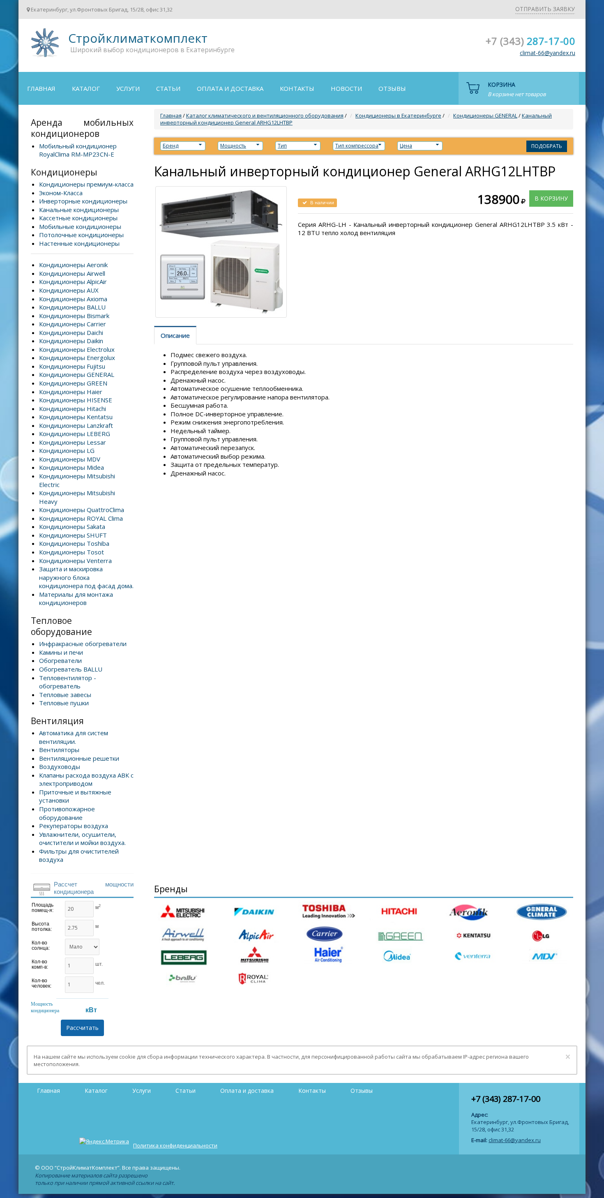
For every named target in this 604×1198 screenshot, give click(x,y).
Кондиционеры (64, 172)
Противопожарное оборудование (67, 813)
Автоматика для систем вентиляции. (73, 737)
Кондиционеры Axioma (73, 299)
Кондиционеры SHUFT (73, 535)
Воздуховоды (59, 766)
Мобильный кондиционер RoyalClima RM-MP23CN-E (78, 150)
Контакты (297, 88)
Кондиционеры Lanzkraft (76, 425)
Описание (175, 335)
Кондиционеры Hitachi (72, 408)
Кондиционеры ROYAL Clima (81, 518)
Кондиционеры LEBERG (74, 433)
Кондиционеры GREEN (73, 383)
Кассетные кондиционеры (78, 218)
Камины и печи (61, 652)
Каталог (86, 88)
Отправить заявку (545, 9)
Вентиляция (57, 721)
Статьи (168, 88)
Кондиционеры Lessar (72, 442)
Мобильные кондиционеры (80, 226)
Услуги (128, 88)
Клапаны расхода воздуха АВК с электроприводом (86, 779)
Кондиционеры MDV (69, 459)
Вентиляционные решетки (79, 758)
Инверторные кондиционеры (83, 201)
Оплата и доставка (230, 88)
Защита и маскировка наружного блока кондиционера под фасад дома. (86, 577)
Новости (346, 88)
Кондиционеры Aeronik (73, 265)
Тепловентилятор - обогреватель (67, 682)
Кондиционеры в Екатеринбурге (398, 115)
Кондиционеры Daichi (71, 332)
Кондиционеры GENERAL (76, 374)
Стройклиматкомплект (43, 45)
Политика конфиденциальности (175, 1145)
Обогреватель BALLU (70, 669)
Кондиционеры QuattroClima (81, 510)
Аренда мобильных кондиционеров (82, 128)
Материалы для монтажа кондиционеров (76, 598)
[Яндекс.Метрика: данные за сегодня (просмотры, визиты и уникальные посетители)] (104, 1141)
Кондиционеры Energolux (77, 357)
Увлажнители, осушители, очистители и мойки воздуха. (82, 838)
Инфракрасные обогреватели (83, 643)
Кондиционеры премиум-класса (86, 184)
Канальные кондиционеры (79, 209)
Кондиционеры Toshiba (74, 543)
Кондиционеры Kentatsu (76, 417)
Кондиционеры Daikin (71, 341)
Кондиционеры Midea (71, 467)
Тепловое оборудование (61, 626)
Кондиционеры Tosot (71, 552)
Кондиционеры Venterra (75, 560)
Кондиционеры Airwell (72, 273)
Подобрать (546, 146)
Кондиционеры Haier (70, 392)
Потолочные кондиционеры (81, 235)
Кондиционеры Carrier (72, 324)
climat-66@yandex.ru (547, 53)
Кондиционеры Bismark (74, 316)
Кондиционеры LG (67, 450)
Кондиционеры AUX (69, 290)
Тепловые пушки (64, 703)
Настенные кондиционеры (79, 243)
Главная (41, 88)
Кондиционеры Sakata (72, 526)
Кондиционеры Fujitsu (72, 366)
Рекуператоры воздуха (73, 826)
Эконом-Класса (61, 193)
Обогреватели (60, 660)
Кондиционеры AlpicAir (73, 281)
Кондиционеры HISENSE (75, 400)
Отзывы (392, 88)
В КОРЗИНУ (551, 198)
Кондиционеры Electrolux (77, 349)
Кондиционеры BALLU (72, 307)
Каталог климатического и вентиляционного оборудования (264, 115)
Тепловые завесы (65, 694)
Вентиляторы (59, 750)
